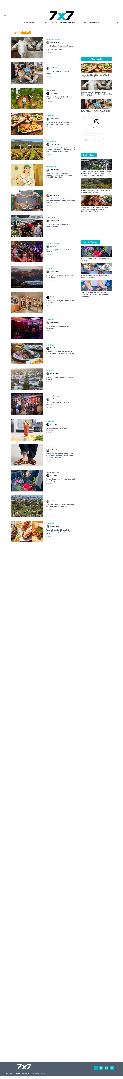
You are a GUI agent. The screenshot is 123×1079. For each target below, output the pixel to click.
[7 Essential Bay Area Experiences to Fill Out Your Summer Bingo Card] (27, 506)
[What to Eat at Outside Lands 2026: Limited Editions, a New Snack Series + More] (27, 531)
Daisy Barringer (55, 118)
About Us (9, 1073)
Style (48, 294)
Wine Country (94, 23)
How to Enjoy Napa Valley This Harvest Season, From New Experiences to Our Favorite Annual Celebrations (60, 149)
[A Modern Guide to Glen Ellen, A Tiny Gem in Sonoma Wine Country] (96, 183)
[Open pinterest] (112, 1068)
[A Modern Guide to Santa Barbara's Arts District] (27, 379)
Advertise (17, 1073)
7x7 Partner (53, 93)
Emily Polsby (54, 348)
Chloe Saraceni (55, 220)
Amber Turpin (54, 271)
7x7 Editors (53, 297)
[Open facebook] (96, 1068)
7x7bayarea (90, 140)
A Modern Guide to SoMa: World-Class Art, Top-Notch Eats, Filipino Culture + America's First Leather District (96, 173)
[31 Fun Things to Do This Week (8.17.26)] (27, 251)
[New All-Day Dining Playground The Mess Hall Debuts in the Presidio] (27, 124)
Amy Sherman (54, 526)
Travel (83, 23)
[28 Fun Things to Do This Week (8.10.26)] (27, 404)
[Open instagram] (106, 1068)
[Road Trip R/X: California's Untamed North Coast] (27, 277)
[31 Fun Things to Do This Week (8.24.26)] (27, 73)
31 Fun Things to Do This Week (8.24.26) (95, 111)
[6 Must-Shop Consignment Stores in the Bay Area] (27, 302)
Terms (43, 1073)
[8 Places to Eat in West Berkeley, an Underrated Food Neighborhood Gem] (27, 353)
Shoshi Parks (54, 42)
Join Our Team (26, 1073)
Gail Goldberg (54, 169)
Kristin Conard (55, 144)
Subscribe (36, 1073)
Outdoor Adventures (68, 23)
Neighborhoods (29, 23)
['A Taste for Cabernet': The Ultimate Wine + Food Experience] (27, 98)
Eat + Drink (43, 23)
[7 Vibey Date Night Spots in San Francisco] (27, 328)
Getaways (49, 268)
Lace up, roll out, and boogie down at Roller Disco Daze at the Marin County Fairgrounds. (95, 294)
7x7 (84, 140)
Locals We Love (51, 167)
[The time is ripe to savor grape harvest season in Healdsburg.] (96, 268)
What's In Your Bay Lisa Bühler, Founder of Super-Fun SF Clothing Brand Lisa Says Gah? (59, 175)
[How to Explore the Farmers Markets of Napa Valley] (27, 480)
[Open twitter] (101, 1068)
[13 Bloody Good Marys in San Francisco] (27, 430)
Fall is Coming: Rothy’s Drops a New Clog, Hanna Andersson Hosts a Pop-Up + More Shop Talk (60, 455)
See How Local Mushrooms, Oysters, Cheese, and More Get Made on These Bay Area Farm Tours (60, 47)
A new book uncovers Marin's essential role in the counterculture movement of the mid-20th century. (60, 200)
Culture (54, 23)
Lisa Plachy (54, 67)
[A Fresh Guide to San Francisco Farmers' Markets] (27, 226)
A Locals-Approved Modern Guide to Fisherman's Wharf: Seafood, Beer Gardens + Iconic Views (94, 209)
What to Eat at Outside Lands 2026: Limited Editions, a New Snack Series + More (60, 532)
